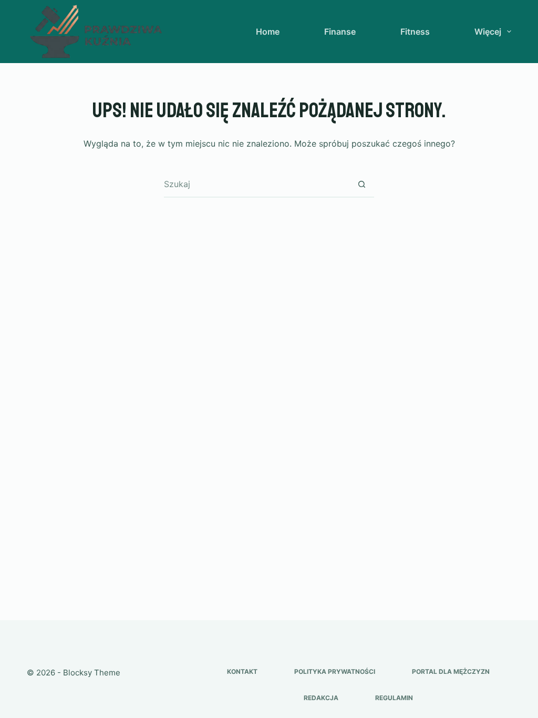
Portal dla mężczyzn (451, 671)
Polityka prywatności (334, 671)
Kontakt (242, 671)
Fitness (415, 31)
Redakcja (321, 698)
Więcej (487, 31)
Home (268, 31)
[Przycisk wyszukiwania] (361, 184)
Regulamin (394, 698)
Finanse (340, 31)
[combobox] (256, 184)
